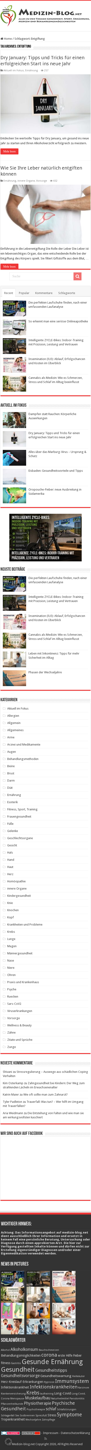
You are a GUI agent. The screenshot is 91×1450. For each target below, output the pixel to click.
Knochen (13, 910)
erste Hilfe (65, 1355)
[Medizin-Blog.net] (45, 15)
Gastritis (16, 1363)
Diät (10, 787)
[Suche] (77, 276)
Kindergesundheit (19, 895)
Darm (11, 780)
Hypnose (49, 1382)
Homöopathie (16, 881)
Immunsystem (72, 1381)
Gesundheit (18, 1369)
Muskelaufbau (37, 1398)
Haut (10, 867)
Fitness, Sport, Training (22, 809)
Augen (11, 751)
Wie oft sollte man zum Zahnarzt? (45, 1094)
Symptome (69, 1414)
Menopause (17, 1398)
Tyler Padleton (12, 1101)
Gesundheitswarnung (55, 1376)
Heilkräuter (78, 1376)
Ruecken (12, 996)
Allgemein (14, 723)
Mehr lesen (9, 151)
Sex (17, 1415)
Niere (10, 967)
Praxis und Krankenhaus (23, 982)
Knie (10, 903)
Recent (8, 293)
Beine (11, 766)
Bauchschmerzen (49, 1350)
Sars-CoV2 (14, 1003)
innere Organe (26, 180)
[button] (8, 1441)
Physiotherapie (37, 1403)
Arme (10, 737)
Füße (10, 823)
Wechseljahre (33, 1419)
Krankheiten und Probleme (24, 924)
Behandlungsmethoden (22, 759)
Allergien (13, 715)
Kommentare (43, 293)
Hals (10, 852)
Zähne (11, 1032)
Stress (52, 1415)
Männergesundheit (19, 953)
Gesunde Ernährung (52, 1362)
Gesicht (12, 845)
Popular (24, 293)
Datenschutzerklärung (75, 1433)
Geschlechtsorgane (20, 838)
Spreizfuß (41, 1415)
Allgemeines (15, 730)
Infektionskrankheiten (53, 1387)
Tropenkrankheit (13, 1419)
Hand (10, 859)
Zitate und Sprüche (19, 1039)
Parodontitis (77, 1398)
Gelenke (12, 831)
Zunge (11, 1047)
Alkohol (5, 1350)
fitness (5, 1363)
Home (7, 38)
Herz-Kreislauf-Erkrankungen (22, 1382)
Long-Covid (62, 1393)
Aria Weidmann (13, 1113)
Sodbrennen (27, 1415)
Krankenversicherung (13, 1393)
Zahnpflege (48, 1419)
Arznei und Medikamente (23, 744)
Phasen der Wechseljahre (45, 672)
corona (49, 1355)
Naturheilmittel (60, 1398)
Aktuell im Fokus (14, 70)
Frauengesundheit (19, 816)
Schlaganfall (7, 1415)
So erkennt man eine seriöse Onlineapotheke (58, 321)
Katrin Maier (11, 1094)
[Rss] (45, 1438)
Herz (10, 874)
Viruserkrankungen (19, 1011)
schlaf (51, 1409)
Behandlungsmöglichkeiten (21, 1355)
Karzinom (83, 1387)
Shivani (7, 1072)
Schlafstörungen (66, 1409)
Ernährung (31, 70)
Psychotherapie (36, 1409)
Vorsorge (41, 180)
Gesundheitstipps (51, 1370)
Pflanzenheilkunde (12, 1403)
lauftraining (46, 1393)
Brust (10, 773)
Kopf (10, 917)
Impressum (50, 1433)
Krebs (11, 931)
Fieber (77, 1355)
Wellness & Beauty (19, 1025)
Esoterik (12, 802)
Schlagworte (66, 293)
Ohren (11, 975)
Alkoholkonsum (24, 1349)
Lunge (11, 939)
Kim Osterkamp (13, 1083)
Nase (10, 960)
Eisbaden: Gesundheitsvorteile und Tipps (55, 470)
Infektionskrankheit (15, 1387)
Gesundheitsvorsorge (20, 1375)
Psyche (11, 989)
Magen (12, 946)
